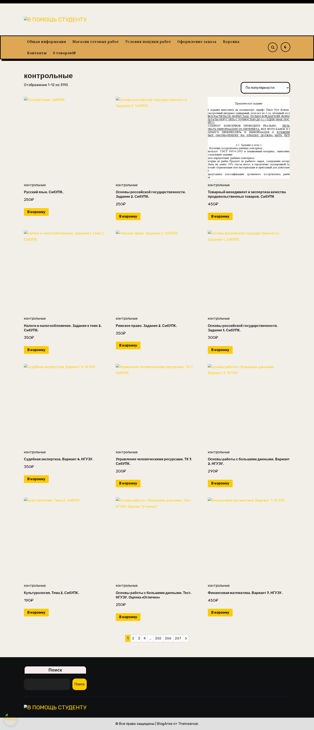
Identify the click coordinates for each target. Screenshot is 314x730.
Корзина (231, 41)
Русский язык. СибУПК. (43, 192)
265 (158, 638)
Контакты (37, 53)
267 (178, 638)
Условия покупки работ (148, 41)
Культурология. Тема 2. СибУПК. (51, 593)
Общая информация (46, 41)
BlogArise (164, 724)
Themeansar (188, 724)
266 (168, 638)
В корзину (36, 212)
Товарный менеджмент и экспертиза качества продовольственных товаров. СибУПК (247, 194)
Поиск (55, 670)
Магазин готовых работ (95, 41)
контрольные (35, 185)
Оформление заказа (197, 41)
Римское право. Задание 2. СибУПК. (146, 325)
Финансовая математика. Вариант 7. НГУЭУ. (245, 593)
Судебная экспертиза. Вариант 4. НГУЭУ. (58, 459)
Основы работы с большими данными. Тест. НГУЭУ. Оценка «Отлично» (154, 595)
